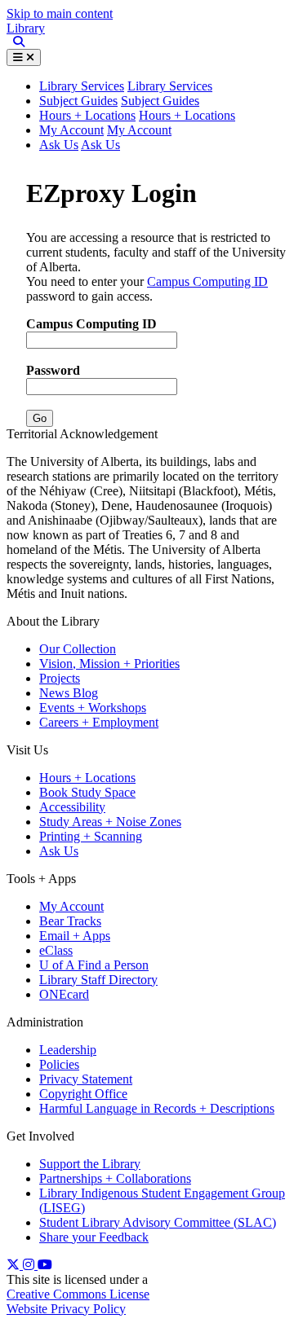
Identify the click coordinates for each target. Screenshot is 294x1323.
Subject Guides (78, 101)
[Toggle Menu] (24, 57)
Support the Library (89, 1164)
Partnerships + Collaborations (115, 1178)
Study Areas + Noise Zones (110, 822)
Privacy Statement (85, 1079)
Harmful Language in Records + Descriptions (156, 1108)
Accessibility (72, 807)
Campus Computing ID (207, 281)
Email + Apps (74, 936)
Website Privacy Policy (66, 1309)
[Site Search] (15, 42)
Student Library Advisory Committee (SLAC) (157, 1222)
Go (40, 418)
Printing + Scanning (90, 836)
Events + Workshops (92, 707)
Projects (59, 678)
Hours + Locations (87, 115)
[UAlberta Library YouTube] (45, 1265)
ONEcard (64, 994)
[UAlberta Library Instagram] (30, 1265)
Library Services (169, 86)
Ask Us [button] (100, 145)
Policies (59, 1064)
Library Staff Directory (98, 980)
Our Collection (77, 649)
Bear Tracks (70, 921)
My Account (71, 130)
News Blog (68, 693)
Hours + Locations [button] (187, 115)
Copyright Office (83, 1094)
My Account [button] (139, 130)
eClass (56, 950)
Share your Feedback (94, 1237)
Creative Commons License (78, 1294)
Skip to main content (60, 13)
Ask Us (58, 145)
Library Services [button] (81, 86)
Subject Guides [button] (160, 101)
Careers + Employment (98, 722)
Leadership (67, 1050)
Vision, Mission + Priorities (109, 663)
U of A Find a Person (94, 965)
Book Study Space (87, 792)
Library (26, 28)
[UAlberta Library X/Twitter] (15, 1265)
